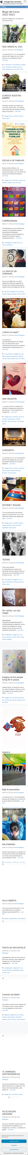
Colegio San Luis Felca (12, 2)
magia (9, 294)
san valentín (20, 421)
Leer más (5, 60)
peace (15, 700)
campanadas (8, 968)
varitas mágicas (7, 639)
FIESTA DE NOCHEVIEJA (13, 947)
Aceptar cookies (14, 1141)
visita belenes (21, 1019)
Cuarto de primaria (11, 356)
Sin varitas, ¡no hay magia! (11, 611)
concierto (21, 468)
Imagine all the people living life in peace (12, 678)
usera (7, 118)
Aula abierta (8, 579)
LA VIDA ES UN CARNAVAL (9, 272)
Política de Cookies (8, 1153)
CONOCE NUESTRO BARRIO (11, 96)
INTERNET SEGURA (11, 505)
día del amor (11, 419)
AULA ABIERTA (9, 900)
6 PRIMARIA (7, 634)
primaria (14, 67)
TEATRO (6, 559)
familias (10, 182)
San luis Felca (17, 182)
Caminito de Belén (11, 994)
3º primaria (7, 64)
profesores (9, 245)
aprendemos (13, 918)
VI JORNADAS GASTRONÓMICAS (11, 1072)
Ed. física (21, 807)
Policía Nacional (15, 470)
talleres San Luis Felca (13, 69)
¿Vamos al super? (10, 332)
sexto (22, 637)
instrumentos (6, 470)
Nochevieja (15, 970)
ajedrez (6, 918)
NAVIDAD (9, 970)
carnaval (6, 291)
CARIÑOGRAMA (9, 221)
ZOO (21, 69)
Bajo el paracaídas (10, 789)
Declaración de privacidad (18, 1153)
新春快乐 (6, 752)
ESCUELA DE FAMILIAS (13, 160)
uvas (8, 972)
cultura (21, 1094)
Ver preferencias (14, 1149)
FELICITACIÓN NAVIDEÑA (9, 1112)
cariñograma (8, 242)
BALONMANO (8, 844)
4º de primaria (16, 64)
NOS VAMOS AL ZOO (12, 46)
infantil (4, 294)
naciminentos (11, 1017)
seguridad (5, 527)
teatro (8, 584)
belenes (6, 1015)
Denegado (14, 1145)
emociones (9, 582)
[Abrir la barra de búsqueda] (27, 7)
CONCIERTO (8, 450)
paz (11, 700)
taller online (12, 527)
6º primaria (7, 862)
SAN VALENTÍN (9, 399)
